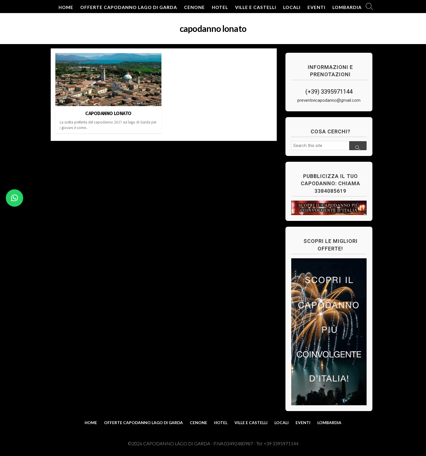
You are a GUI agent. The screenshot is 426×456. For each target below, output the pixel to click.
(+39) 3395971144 (329, 91)
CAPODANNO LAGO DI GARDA (176, 443)
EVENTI (316, 7)
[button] (14, 198)
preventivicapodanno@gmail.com (329, 100)
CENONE (194, 7)
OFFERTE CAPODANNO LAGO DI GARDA (128, 7)
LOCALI (292, 7)
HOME (66, 7)
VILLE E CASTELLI (255, 7)
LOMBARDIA (347, 7)
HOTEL (220, 7)
